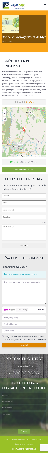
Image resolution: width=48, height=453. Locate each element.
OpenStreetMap (33, 156)
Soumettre (24, 245)
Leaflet (17, 156)
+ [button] (4, 110)
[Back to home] (14, 5)
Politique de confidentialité (14, 440)
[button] (45, 5)
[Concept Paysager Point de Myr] (24, 129)
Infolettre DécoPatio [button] (25, 366)
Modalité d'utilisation (35, 440)
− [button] (4, 113)
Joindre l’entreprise (25, 169)
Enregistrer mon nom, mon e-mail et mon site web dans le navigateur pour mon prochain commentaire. (25, 338)
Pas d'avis (30, 102)
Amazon (30, 444)
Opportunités (20, 444)
